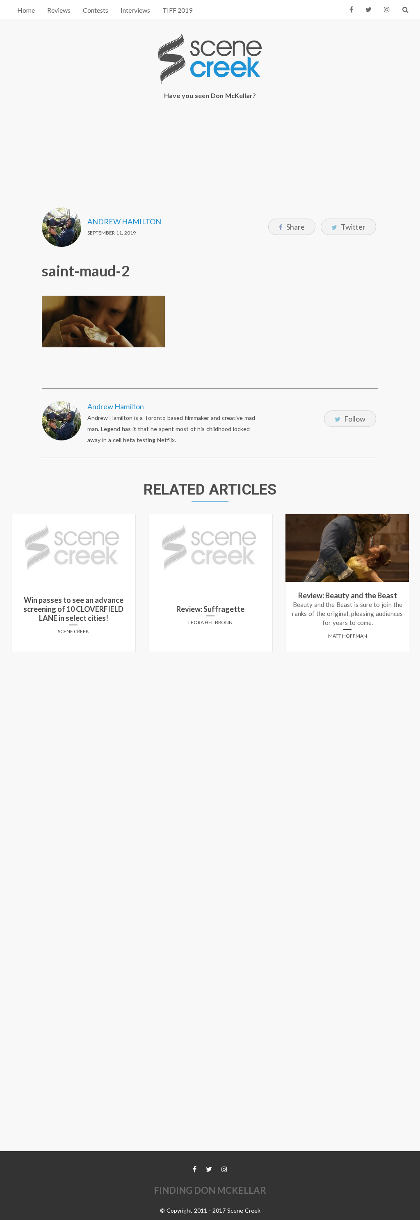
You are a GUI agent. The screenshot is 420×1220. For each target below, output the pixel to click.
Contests (95, 10)
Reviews (59, 10)
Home (26, 10)
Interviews (135, 10)
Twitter (352, 226)
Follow (354, 418)
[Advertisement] (210, 160)
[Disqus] (210, 760)
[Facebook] (351, 9)
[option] (73, 586)
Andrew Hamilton (124, 221)
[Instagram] (387, 9)
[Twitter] (368, 9)
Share (295, 226)
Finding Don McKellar (210, 1190)
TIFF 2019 (177, 10)
